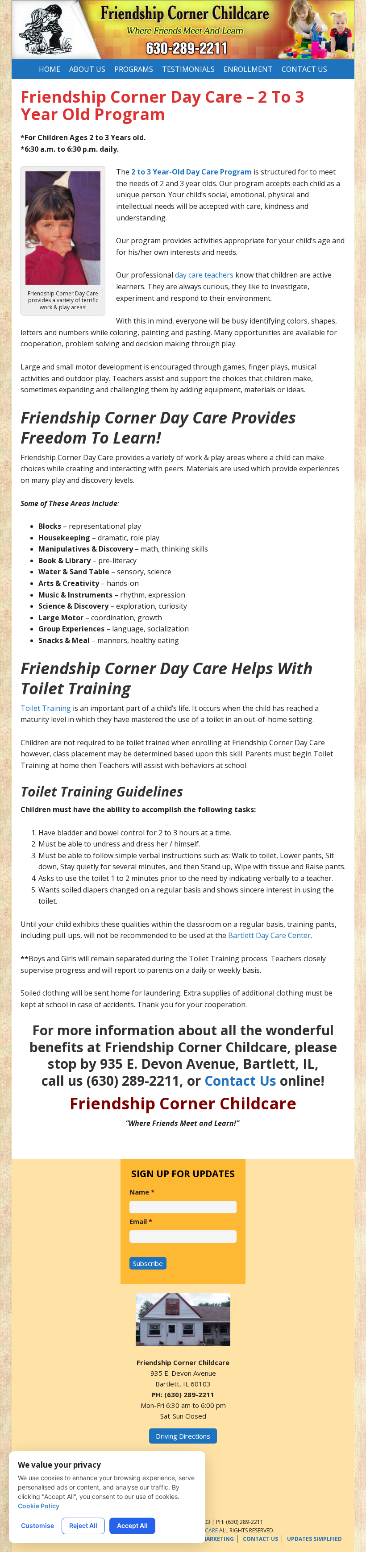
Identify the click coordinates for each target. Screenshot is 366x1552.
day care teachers (204, 275)
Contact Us (240, 1080)
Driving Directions (183, 1436)
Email (140, 1221)
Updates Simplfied (314, 1539)
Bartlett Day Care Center (269, 935)
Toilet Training (46, 708)
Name (141, 1192)
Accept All (132, 1525)
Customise (37, 1525)
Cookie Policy (38, 1506)
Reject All (83, 1525)
